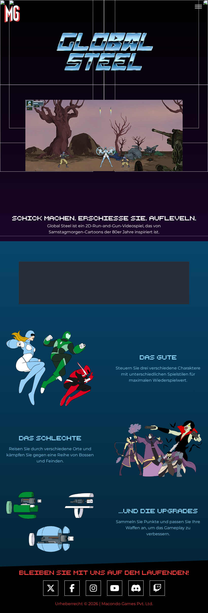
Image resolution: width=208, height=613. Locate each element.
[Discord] (136, 588)
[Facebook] (72, 588)
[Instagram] (93, 588)
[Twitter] (50, 588)
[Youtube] (114, 588)
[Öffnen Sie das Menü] (198, 6)
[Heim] (12, 13)
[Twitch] (157, 588)
